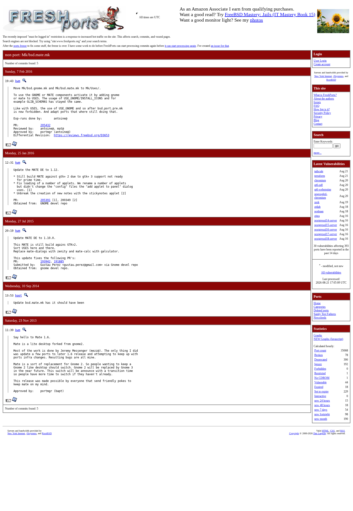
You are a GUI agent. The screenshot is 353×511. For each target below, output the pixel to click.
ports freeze (20, 46)
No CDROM (321, 378)
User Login (320, 60)
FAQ (316, 105)
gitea (317, 216)
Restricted (320, 373)
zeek (316, 202)
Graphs (318, 335)
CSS (332, 430)
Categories (320, 307)
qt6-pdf (318, 185)
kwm (17, 81)
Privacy (318, 116)
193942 (45, 261)
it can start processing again (180, 46)
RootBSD (331, 79)
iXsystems (338, 76)
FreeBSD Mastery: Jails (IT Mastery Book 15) (270, 14)
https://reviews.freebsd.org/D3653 (81, 135)
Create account (322, 64)
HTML (325, 430)
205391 (45, 200)
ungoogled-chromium (320, 195)
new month (320, 419)
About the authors (324, 98)
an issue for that (220, 46)
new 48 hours (322, 405)
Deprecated (320, 359)
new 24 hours (322, 400)
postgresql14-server (325, 220)
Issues (317, 102)
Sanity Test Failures (325, 314)
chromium (320, 180)
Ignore (318, 364)
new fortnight (322, 414)
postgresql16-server (325, 229)
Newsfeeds (320, 317)
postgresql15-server (325, 225)
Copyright (294, 433)
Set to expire (321, 391)
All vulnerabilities (331, 272)
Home (317, 303)
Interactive (320, 396)
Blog (316, 120)
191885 (59, 261)
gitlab (317, 206)
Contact (318, 123)
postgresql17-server (325, 234)
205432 (45, 125)
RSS (342, 430)
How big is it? (322, 109)
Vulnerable (320, 382)
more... (318, 152)
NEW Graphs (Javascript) (328, 339)
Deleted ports (321, 310)
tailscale (318, 171)
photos (256, 20)
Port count (320, 350)
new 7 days (320, 409)
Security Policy (322, 113)
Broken (318, 355)
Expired (318, 387)
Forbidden (320, 368)
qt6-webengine (322, 189)
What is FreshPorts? (325, 95)
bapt (18, 295)
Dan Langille (319, 433)
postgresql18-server (325, 238)
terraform (319, 176)
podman (318, 211)
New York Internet (323, 76)
